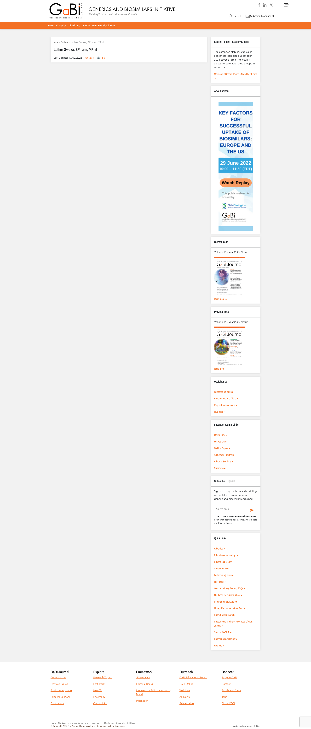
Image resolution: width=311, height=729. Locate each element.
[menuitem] (51, 25)
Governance (143, 677)
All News (184, 697)
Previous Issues (59, 684)
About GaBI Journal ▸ (224, 455)
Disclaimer (109, 723)
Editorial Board (144, 684)
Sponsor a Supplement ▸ (225, 639)
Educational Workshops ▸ (226, 555)
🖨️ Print (101, 58)
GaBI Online (186, 684)
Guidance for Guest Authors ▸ (228, 595)
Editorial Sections (60, 697)
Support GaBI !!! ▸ (222, 632)
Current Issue (58, 677)
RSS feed (131, 723)
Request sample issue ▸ (225, 405)
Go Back (89, 58)
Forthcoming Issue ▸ (224, 392)
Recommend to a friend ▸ (226, 398)
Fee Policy (99, 697)
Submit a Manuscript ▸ (225, 615)
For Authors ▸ (220, 441)
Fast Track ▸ (220, 581)
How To (86, 25)
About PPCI (228, 703)
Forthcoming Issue (61, 690)
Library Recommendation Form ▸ (229, 608)
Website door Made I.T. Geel (246, 726)
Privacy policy (96, 723)
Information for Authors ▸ (226, 601)
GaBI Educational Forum (103, 25)
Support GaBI (229, 677)
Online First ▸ (220, 435)
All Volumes (74, 25)
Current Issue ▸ (221, 568)
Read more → (221, 299)
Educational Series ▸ (224, 562)
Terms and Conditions (77, 723)
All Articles (61, 25)
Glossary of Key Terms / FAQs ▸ (229, 588)
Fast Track (99, 684)
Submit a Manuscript (262, 16)
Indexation (142, 701)
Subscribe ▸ (220, 468)
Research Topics (102, 677)
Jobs (224, 697)
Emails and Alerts (231, 690)
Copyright (120, 723)
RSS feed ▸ (219, 411)
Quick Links (100, 703)
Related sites (186, 703)
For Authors (57, 703)
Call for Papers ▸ (222, 448)
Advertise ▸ (219, 548)
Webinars (184, 690)
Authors (64, 42)
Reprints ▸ (219, 645)
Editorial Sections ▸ (223, 461)
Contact (226, 684)
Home (50, 25)
